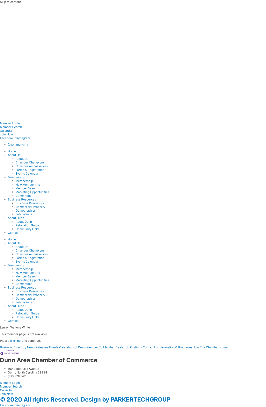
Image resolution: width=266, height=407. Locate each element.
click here (17, 341)
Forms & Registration (30, 170)
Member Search (27, 188)
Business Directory (13, 347)
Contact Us (150, 347)
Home (12, 151)
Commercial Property (30, 207)
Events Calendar (27, 173)
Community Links (27, 229)
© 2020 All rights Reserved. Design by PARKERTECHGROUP (85, 399)
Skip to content (10, 2)
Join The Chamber (206, 347)
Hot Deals (79, 347)
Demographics (26, 210)
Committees (24, 196)
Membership (16, 177)
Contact (13, 233)
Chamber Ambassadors (32, 166)
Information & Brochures (175, 347)
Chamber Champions (30, 162)
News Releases (37, 347)
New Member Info (28, 184)
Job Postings (133, 347)
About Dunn (16, 218)
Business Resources (22, 199)
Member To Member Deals (105, 347)
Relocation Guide (27, 225)
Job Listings (24, 214)
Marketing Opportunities (32, 192)
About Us (14, 155)
